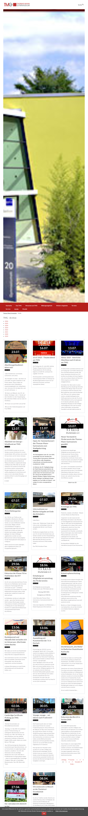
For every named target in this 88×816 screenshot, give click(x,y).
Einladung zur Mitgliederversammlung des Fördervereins (43, 578)
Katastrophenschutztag (70, 573)
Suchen (80, 5)
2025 (6, 323)
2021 (6, 332)
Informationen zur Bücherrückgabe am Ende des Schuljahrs (43, 511)
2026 (6, 321)
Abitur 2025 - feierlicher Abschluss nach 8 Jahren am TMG (71, 359)
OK (44, 813)
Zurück (72, 760)
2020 (6, 334)
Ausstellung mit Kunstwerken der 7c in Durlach (42, 640)
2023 (6, 327)
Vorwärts (77, 762)
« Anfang (63, 760)
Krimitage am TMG (69, 507)
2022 (6, 330)
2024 (6, 325)
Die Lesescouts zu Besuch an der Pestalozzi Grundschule (43, 789)
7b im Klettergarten (13, 511)
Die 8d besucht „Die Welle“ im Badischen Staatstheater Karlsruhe (72, 649)
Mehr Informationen (62, 811)
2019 (6, 336)
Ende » (72, 764)
